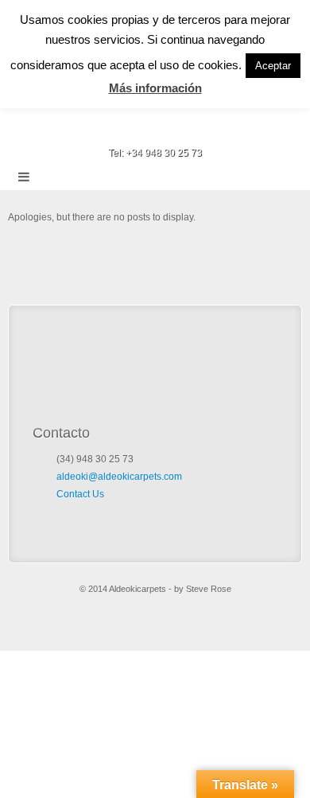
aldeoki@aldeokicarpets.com (119, 476)
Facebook (155, 130)
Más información (155, 88)
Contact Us (80, 494)
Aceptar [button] (273, 66)
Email (134, 130)
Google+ (177, 130)
